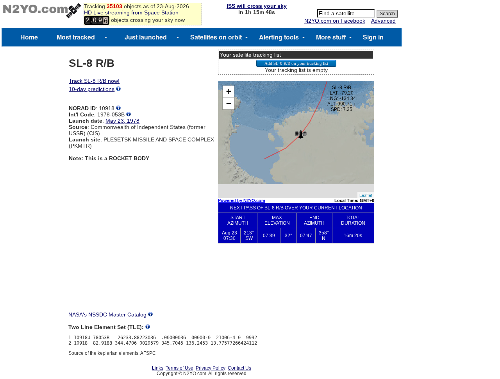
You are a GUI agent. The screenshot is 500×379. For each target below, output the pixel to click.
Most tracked (76, 36)
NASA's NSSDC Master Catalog (107, 314)
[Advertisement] (296, 283)
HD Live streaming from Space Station (131, 12)
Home (29, 36)
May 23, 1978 (122, 121)
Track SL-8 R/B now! (94, 81)
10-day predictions (91, 89)
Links (157, 368)
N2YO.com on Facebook (334, 21)
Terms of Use (179, 368)
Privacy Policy (210, 368)
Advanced (383, 21)
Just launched (146, 36)
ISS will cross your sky (257, 6)
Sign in (373, 36)
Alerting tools (279, 36)
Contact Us (239, 368)
